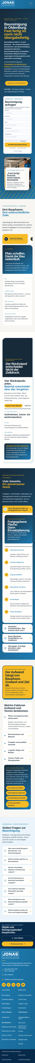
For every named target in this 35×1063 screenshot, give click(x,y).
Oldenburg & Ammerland (9, 1027)
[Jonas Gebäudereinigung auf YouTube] (23, 985)
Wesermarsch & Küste (8, 1031)
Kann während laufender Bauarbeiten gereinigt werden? (15, 891)
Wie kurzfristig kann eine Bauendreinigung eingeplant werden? (16, 902)
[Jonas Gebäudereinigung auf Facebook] (9, 985)
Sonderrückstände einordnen (14, 804)
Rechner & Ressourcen (25, 1035)
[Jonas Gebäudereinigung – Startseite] (8, 3)
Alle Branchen (23, 1012)
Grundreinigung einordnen (17, 798)
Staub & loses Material (13, 405)
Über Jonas (21, 1022)
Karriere (20, 1031)
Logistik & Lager (23, 1003)
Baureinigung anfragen (15, 788)
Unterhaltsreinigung (7, 999)
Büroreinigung (6, 995)
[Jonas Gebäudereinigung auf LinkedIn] (13, 985)
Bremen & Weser (7, 1035)
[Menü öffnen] (31, 3)
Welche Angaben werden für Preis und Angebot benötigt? (16, 911)
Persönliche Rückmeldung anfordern (17, 144)
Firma (6, 122)
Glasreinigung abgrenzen (16, 793)
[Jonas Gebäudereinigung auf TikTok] (18, 985)
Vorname (7, 110)
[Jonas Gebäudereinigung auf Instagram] (4, 985)
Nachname (7, 116)
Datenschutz (23, 141)
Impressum (5, 1055)
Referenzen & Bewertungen (22, 1026)
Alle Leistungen (7, 1012)
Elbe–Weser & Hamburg (9, 1039)
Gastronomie (22, 1008)
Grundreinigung (6, 1008)
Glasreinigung (6, 1003)
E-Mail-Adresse (8, 128)
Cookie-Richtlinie (6, 1059)
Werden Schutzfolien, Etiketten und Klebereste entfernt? (15, 870)
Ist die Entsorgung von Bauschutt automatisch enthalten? (14, 880)
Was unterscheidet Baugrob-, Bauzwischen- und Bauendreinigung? (16, 851)
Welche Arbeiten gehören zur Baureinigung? (16, 860)
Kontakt (20, 1044)
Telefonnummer (8, 134)
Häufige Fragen (22, 1039)
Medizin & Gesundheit (24, 995)
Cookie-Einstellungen (24, 1059)
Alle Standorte (7, 1022)
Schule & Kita (22, 999)
